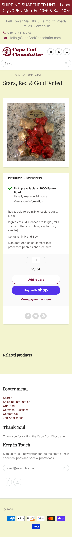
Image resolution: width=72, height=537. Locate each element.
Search (7, 397)
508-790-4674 (19, 33)
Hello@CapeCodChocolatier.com (35, 38)
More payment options (36, 299)
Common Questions (15, 409)
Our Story (9, 405)
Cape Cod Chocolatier (27, 509)
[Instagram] (17, 482)
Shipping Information (16, 401)
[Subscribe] (64, 468)
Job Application (13, 417)
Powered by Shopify (56, 509)
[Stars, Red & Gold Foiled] (36, 132)
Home (6, 74)
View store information (28, 201)
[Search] (66, 63)
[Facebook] (8, 482)
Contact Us (10, 413)
